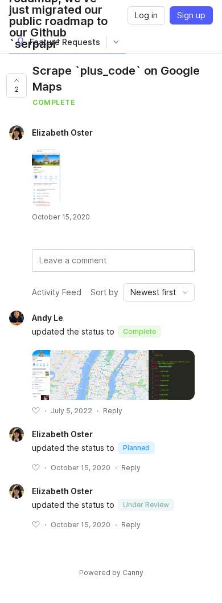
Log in (146, 15)
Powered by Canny (111, 572)
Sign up (191, 15)
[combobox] (159, 292)
